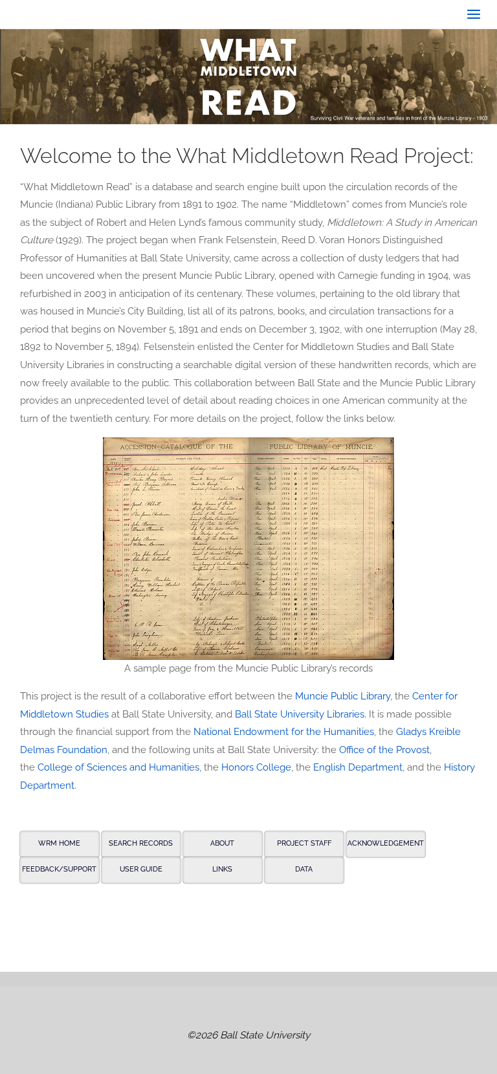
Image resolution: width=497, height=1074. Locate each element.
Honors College (256, 767)
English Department (358, 767)
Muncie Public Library (342, 696)
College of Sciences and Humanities (118, 767)
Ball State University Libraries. (300, 714)
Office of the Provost (384, 750)
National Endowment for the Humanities (283, 732)
